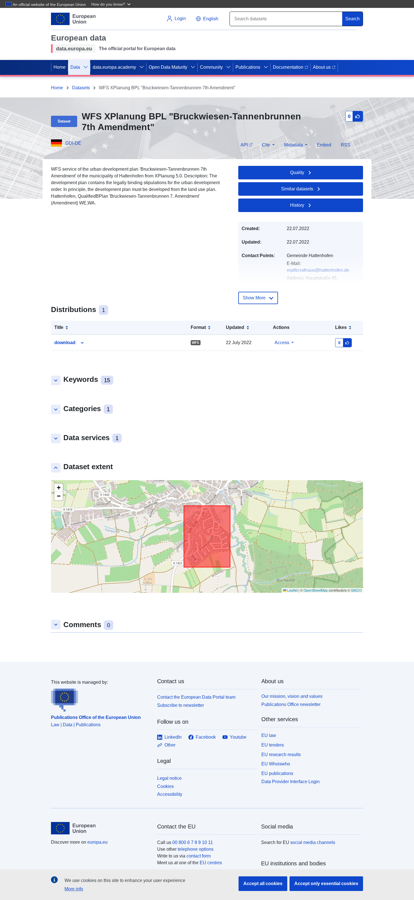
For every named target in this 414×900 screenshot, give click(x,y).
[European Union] (101, 828)
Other (169, 745)
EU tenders (272, 745)
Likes (341, 327)
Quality (297, 172)
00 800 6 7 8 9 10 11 (192, 842)
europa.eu (97, 842)
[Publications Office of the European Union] (100, 699)
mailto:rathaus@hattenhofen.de (318, 270)
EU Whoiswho (275, 763)
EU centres (211, 862)
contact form (198, 856)
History (297, 205)
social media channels (312, 842)
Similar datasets (297, 188)
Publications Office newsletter (290, 704)
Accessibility (169, 794)
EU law (268, 735)
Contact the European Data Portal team (196, 697)
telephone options (195, 849)
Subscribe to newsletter (180, 705)
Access (282, 342)
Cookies (165, 786)
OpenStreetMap (316, 590)
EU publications (277, 773)
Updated (235, 327)
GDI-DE (73, 143)
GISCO (356, 590)
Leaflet (292, 590)
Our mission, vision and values (291, 696)
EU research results (281, 754)
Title (58, 327)
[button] (111, 4)
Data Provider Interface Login (290, 781)
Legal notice (169, 778)
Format (198, 327)
